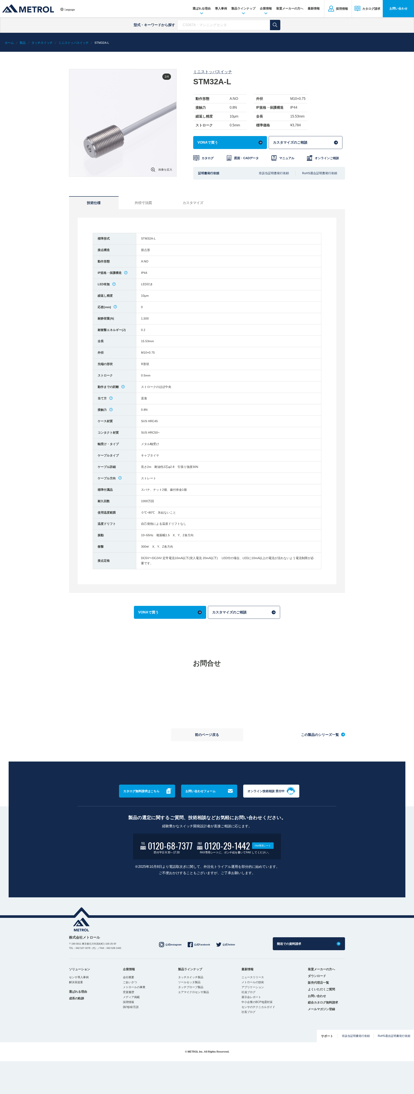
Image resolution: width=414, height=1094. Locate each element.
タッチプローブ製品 (190, 987)
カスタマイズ (193, 203)
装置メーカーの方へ (289, 8)
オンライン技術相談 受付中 (266, 791)
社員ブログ (249, 992)
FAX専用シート (263, 845)
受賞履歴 (128, 992)
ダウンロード (317, 976)
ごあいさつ (130, 982)
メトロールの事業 (134, 987)
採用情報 (128, 1002)
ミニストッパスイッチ (212, 72)
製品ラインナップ (243, 8)
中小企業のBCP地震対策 (257, 1002)
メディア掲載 (131, 997)
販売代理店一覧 (318, 982)
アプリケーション (253, 987)
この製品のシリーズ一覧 (320, 734)
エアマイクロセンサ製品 (193, 992)
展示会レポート (251, 997)
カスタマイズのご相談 (290, 142)
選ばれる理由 (202, 8)
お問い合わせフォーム (200, 791)
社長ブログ (249, 1012)
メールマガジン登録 (321, 1009)
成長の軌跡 (76, 998)
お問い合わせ (398, 8)
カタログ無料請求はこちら (141, 791)
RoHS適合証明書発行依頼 (319, 173)
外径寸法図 (143, 203)
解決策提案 (76, 982)
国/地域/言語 (131, 1007)
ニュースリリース (253, 977)
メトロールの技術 (253, 982)
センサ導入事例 (79, 977)
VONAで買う (208, 142)
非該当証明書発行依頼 (274, 173)
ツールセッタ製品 (189, 982)
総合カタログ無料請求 (323, 1002)
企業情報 (266, 8)
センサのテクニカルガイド (258, 1007)
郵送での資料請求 (289, 943)
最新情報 (314, 8)
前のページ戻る (207, 735)
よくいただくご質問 (321, 989)
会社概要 (128, 977)
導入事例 (221, 8)
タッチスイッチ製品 (190, 977)
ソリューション (79, 969)
